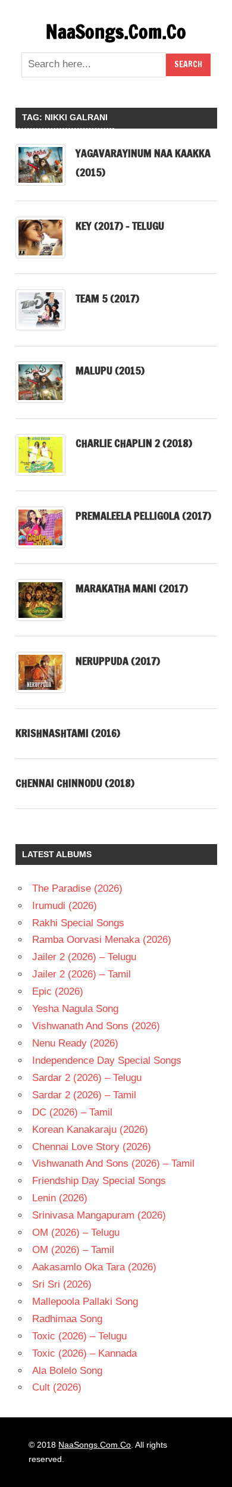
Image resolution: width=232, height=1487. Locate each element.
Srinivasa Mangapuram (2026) (99, 1215)
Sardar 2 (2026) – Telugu (87, 1077)
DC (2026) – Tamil (72, 1112)
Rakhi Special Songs (78, 923)
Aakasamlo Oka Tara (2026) (94, 1267)
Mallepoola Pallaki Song (85, 1301)
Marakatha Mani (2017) (132, 588)
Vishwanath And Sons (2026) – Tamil (113, 1163)
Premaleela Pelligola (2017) (143, 515)
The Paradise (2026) (77, 888)
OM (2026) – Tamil (73, 1249)
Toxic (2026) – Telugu (79, 1336)
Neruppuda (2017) (118, 660)
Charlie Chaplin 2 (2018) (134, 443)
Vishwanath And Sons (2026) (96, 1026)
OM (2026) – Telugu (76, 1232)
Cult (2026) (56, 1387)
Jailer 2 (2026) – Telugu (84, 957)
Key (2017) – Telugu (120, 225)
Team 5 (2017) (107, 298)
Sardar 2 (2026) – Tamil (84, 1095)
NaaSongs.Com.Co (116, 31)
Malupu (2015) (110, 370)
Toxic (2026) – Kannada (84, 1353)
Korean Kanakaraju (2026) (90, 1129)
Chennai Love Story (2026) (91, 1146)
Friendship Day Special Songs (99, 1180)
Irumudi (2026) (64, 905)
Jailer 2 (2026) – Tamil (81, 974)
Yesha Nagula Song (75, 1008)
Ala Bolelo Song (67, 1370)
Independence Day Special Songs (106, 1060)
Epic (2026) (57, 991)
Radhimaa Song (67, 1318)
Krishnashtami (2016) (67, 733)
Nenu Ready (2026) (75, 1043)
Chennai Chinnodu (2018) (74, 783)
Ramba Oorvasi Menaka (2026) (101, 939)
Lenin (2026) (59, 1198)
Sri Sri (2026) (62, 1284)
